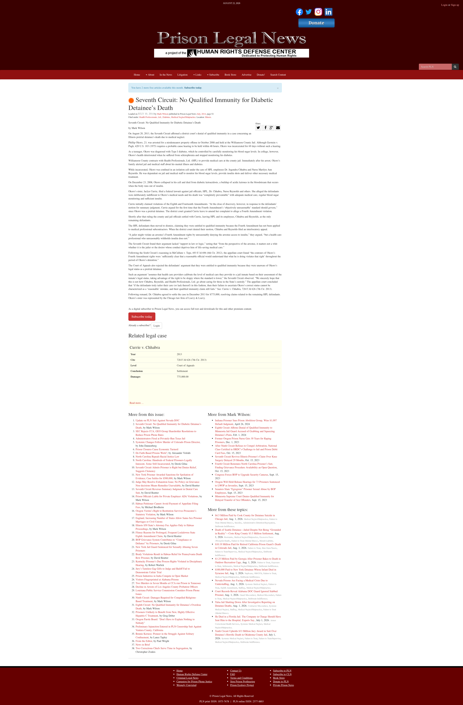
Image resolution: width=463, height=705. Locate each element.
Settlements (227, 566)
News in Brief (143, 644)
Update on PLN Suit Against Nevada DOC (157, 420)
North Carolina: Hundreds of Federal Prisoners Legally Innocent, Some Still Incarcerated (164, 461)
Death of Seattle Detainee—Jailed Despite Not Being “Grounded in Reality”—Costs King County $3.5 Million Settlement (248, 531)
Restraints (228, 537)
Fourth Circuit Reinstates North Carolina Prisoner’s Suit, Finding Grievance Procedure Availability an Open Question (246, 465)
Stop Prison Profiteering (242, 681)
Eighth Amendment (229, 587)
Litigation (182, 74)
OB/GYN (258, 573)
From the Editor (144, 641)
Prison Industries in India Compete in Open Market (162, 576)
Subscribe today (193, 88)
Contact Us (235, 670)
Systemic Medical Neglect (256, 584)
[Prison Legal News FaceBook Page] (299, 10)
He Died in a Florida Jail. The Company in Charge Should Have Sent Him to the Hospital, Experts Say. (248, 618)
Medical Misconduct (265, 595)
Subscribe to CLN (282, 674)
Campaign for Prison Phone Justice (194, 681)
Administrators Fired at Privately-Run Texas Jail (160, 438)
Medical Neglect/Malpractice (183, 117)
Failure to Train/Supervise (226, 551)
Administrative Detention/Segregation (259, 522)
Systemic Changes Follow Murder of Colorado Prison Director (168, 442)
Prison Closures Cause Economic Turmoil (157, 449)
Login (444, 5)
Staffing (242, 587)
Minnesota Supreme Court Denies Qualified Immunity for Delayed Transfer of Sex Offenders (244, 498)
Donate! (261, 74)
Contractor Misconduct (257, 605)
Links (198, 74)
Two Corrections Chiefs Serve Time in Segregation (162, 648)
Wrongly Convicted (186, 685)
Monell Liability (266, 540)
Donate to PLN (281, 681)
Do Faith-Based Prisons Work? (151, 453)
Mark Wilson (162, 113)
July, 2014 (201, 113)
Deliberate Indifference (224, 526)
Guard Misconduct (248, 595)
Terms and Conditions (241, 678)
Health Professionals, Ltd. (150, 117)
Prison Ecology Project (242, 685)
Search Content (278, 74)
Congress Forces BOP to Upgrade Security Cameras (241, 474)
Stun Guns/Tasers (269, 548)
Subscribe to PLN (282, 670)
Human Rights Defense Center (192, 674)
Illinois (208, 117)
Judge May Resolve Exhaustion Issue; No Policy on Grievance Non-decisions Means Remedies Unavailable (167, 483)
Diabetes (166, 117)
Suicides (238, 522)
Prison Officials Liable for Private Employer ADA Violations (167, 496)
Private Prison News (283, 685)
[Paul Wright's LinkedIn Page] (328, 10)
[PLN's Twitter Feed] (308, 10)
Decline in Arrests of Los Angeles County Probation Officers (167, 586)
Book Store (230, 74)
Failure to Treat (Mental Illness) (245, 540)
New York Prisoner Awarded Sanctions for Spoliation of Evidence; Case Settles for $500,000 (164, 476)
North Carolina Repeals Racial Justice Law (157, 456)
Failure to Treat (254, 548)
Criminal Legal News (187, 678)
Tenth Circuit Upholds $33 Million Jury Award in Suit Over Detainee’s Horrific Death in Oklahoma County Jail (246, 632)
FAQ (232, 674)
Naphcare (249, 573)
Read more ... (137, 402)
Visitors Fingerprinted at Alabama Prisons (157, 579)
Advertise (246, 74)
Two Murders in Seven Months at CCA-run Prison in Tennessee (168, 583)
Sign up (455, 5)
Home (137, 74)
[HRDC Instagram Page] (318, 10)
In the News (166, 74)
